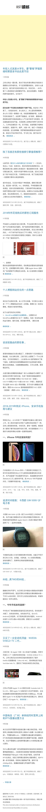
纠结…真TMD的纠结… (14, 579)
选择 (16, 205)
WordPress (7, 335)
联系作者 (11, 796)
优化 (13, 335)
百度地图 (36, 794)
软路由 (23, 398)
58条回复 (6, 646)
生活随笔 (31, 569)
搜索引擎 (6, 205)
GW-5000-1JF (7, 572)
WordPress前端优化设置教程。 (16, 315)
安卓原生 (12, 708)
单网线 (16, 774)
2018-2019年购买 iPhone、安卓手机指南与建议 (23, 407)
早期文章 (7, 782)
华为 (23, 490)
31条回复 (6, 218)
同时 (21, 774)
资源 (17, 398)
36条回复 (6, 157)
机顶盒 (19, 708)
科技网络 (30, 202)
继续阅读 (10, 136)
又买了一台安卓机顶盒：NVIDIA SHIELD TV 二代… (20, 639)
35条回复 (6, 585)
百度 (11, 205)
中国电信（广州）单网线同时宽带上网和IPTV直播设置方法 (23, 717)
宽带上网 (28, 774)
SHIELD (5, 708)
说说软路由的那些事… (14, 342)
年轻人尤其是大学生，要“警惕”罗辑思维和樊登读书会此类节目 (22, 70)
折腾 (8, 398)
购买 (7, 493)
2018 (4, 490)
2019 (9, 490)
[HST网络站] (23, 7)
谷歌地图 (29, 794)
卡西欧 (15, 572)
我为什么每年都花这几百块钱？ (22, 163)
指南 (36, 490)
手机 (32, 490)
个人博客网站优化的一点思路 (18, 289)
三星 (18, 490)
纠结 (4, 630)
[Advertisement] (23, 38)
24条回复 (6, 414)
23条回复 (6, 348)
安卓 (27, 490)
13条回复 (6, 77)
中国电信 (10, 774)
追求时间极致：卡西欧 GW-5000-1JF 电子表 (22, 502)
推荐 (13, 398)
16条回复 (6, 509)
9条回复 (5, 724)
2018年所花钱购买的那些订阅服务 (21, 212)
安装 (4, 398)
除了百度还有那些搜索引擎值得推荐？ (23, 151)
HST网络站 (21, 794)
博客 (18, 335)
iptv (4, 774)
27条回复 (6, 295)
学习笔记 (30, 332)
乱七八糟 (30, 141)
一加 (14, 490)
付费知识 (6, 144)
